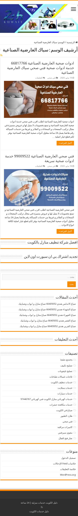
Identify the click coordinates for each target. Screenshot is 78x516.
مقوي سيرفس (65, 432)
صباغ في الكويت (64, 410)
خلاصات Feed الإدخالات (64, 463)
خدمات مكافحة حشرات (61, 404)
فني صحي (51, 78)
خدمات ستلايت (65, 388)
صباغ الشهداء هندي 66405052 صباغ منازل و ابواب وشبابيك (47, 309)
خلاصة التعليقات (68, 469)
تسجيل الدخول (68, 458)
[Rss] (41, 507)
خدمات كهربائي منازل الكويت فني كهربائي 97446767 (46, 399)
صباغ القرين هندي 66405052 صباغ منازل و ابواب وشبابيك (48, 326)
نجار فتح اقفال (65, 438)
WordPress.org (68, 474)
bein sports (66, 360)
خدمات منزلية (38, 502)
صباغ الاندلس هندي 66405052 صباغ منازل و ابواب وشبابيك (47, 303)
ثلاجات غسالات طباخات (61, 376)
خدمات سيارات (65, 393)
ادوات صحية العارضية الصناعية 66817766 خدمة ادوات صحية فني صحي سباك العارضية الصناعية (40, 68)
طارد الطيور (66, 416)
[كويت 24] (39, 18)
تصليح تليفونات (65, 371)
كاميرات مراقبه (65, 427)
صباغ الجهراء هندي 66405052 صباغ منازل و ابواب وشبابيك (47, 315)
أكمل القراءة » (65, 143)
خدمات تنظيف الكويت (61, 382)
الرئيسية (71, 42)
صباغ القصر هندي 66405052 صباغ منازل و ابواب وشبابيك (48, 320)
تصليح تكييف (66, 365)
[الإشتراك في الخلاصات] (1, 55)
